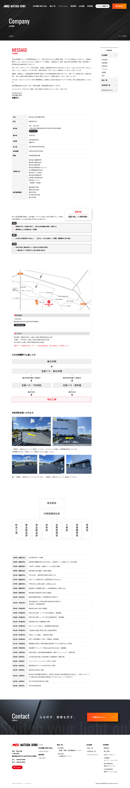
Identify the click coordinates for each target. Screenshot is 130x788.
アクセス (34, 131)
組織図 (104, 72)
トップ (40, 745)
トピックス (42, 758)
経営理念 (104, 66)
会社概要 (104, 55)
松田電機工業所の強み (40, 6)
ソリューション (63, 6)
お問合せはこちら (98, 717)
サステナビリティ (107, 90)
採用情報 (106, 745)
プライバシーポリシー (17, 783)
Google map (20, 325)
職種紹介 (107, 748)
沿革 (103, 75)
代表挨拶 (104, 59)
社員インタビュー (109, 754)
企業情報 (104, 63)
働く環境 (107, 751)
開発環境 (73, 6)
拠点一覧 (104, 80)
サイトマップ (28, 783)
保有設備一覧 (106, 85)
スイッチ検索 (101, 6)
